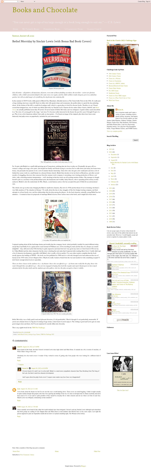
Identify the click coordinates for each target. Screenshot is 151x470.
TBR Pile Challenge (38, 327)
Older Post (97, 451)
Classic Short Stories (115, 88)
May (112, 173)
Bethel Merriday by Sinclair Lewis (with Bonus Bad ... (124, 163)
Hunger (114, 310)
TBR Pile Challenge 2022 (47, 334)
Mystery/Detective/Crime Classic (118, 86)
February (113, 182)
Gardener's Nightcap (118, 265)
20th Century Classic (115, 76)
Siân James (115, 296)
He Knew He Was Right (119, 246)
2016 (110, 202)
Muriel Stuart (116, 266)
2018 (110, 196)
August (113, 160)
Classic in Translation (115, 81)
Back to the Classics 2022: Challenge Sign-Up (122, 41)
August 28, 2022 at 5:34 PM (31, 347)
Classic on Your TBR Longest (117, 96)
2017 (110, 199)
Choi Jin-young (116, 311)
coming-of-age (32, 334)
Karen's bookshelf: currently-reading (123, 243)
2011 (110, 216)
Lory (18, 389)
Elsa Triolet (115, 274)
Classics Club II (94, 29)
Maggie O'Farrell (116, 303)
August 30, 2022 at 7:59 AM (29, 407)
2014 (110, 208)
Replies (21, 364)
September (114, 157)
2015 (110, 205)
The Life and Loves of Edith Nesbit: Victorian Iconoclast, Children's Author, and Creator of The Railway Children (123, 283)
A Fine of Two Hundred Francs (121, 272)
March (113, 179)
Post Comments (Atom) (27, 455)
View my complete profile (114, 131)
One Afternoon (116, 294)
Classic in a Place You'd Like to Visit (119, 98)
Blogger (83, 466)
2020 (110, 191)
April (112, 176)
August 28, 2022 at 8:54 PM (39, 368)
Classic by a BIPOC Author (117, 83)
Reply (19, 360)
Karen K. (25, 368)
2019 (110, 194)
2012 (110, 213)
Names (38, 334)
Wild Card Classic (114, 100)
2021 (110, 188)
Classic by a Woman (114, 78)
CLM (19, 407)
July (112, 168)
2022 (110, 152)
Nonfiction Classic (114, 93)
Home (15, 29)
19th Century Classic (115, 74)
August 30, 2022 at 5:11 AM (29, 389)
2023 (110, 149)
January (113, 184)
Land (113, 302)
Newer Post (16, 451)
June (112, 171)
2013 (110, 210)
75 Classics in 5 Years (73, 29)
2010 (110, 219)
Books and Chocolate (45, 10)
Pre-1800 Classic (113, 91)
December (114, 154)
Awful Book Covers (22, 334)
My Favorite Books (30, 29)
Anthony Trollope (117, 248)
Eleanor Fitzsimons (113, 288)
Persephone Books (51, 29)
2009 (110, 222)
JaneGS (19, 347)
